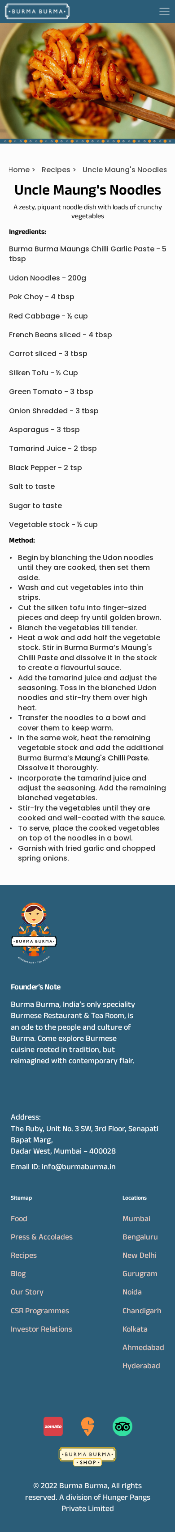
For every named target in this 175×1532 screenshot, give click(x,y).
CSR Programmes (40, 1310)
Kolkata (135, 1328)
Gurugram (140, 1273)
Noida (132, 1291)
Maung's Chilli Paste (111, 758)
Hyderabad (141, 1365)
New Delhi (139, 1255)
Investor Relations (41, 1328)
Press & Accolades (42, 1236)
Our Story (27, 1291)
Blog (18, 1273)
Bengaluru (140, 1236)
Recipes (24, 1255)
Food (19, 1218)
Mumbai (136, 1218)
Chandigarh (142, 1310)
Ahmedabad (143, 1347)
